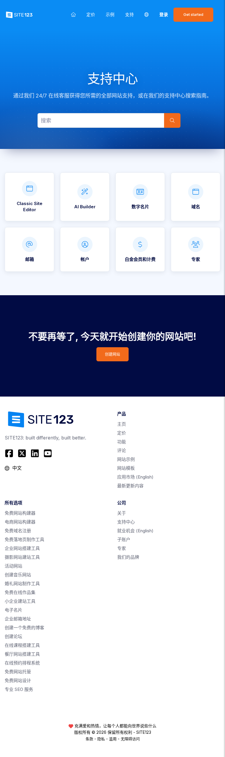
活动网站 (13, 566)
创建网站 (112, 354)
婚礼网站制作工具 (22, 583)
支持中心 (126, 522)
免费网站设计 (18, 680)
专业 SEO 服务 (19, 689)
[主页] (73, 14)
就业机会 (135, 530)
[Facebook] (10, 453)
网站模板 (126, 468)
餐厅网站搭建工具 (22, 654)
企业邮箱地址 (18, 619)
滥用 (113, 738)
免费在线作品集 (20, 592)
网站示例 (126, 459)
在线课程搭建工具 (22, 645)
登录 (163, 14)
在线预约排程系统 (22, 663)
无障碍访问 (130, 738)
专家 (121, 548)
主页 (121, 424)
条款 (89, 738)
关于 (121, 513)
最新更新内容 (130, 486)
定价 (90, 14)
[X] (22, 453)
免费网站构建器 (20, 513)
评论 (121, 450)
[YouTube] (48, 453)
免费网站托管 (18, 671)
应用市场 (135, 477)
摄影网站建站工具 (22, 557)
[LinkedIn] (35, 453)
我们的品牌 (128, 557)
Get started (193, 14)
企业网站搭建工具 (22, 548)
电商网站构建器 (20, 522)
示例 (110, 14)
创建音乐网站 (18, 575)
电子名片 (13, 610)
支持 (129, 14)
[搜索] (172, 120)
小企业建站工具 (20, 601)
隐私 (101, 738)
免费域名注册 (18, 530)
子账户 (123, 539)
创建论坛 (13, 636)
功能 (121, 441)
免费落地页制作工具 (24, 539)
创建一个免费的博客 (24, 627)
